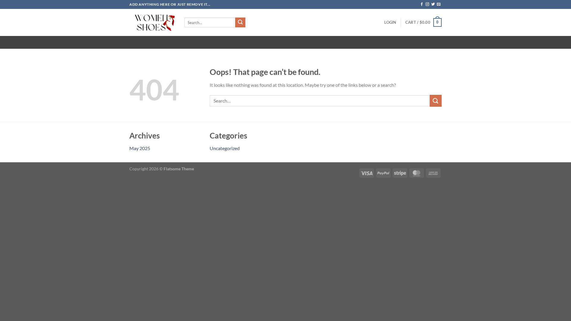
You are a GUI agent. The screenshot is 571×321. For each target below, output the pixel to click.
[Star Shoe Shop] (152, 22)
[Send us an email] (438, 4)
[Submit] (240, 23)
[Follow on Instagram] (427, 4)
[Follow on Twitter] (433, 4)
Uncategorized (225, 148)
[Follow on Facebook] (421, 4)
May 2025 (139, 148)
